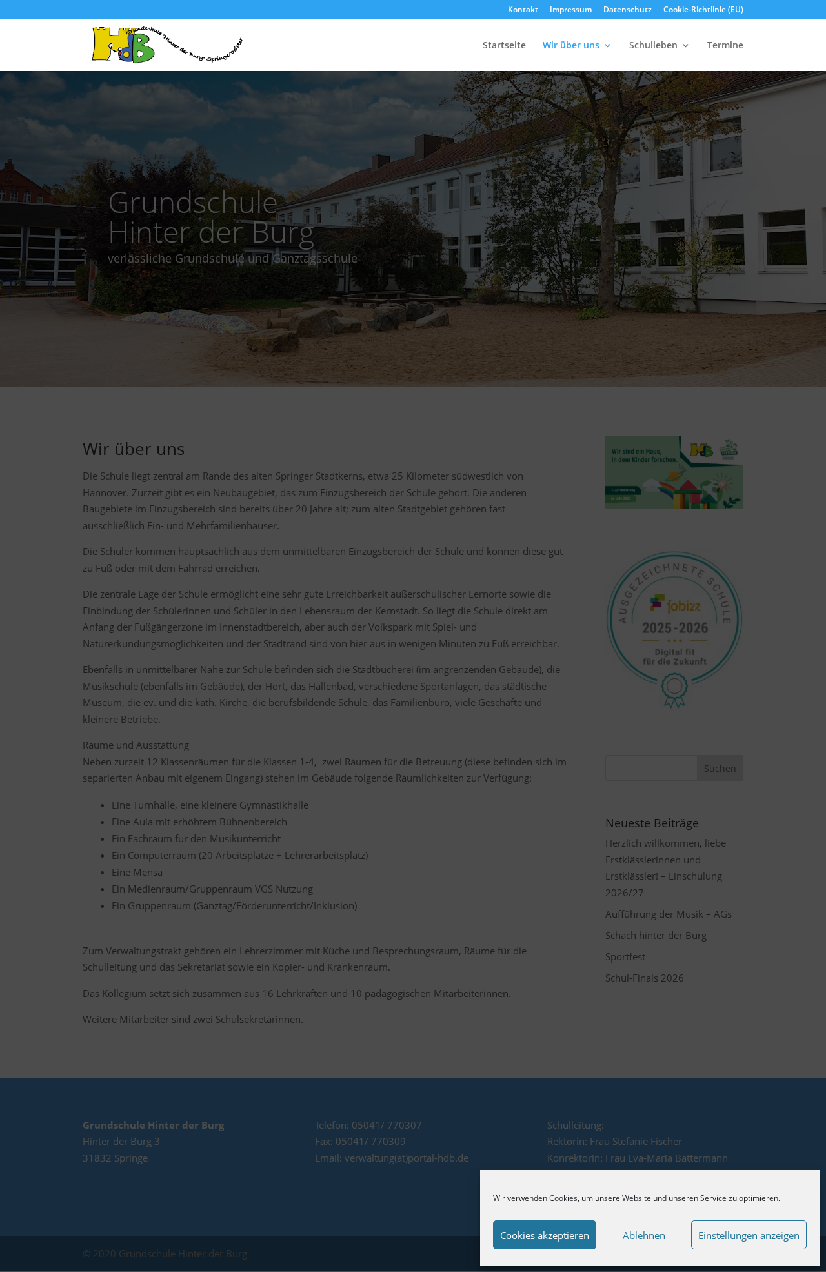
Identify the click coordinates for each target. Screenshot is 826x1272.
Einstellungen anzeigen (749, 1235)
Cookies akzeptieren (544, 1235)
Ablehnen (644, 1235)
